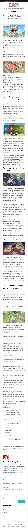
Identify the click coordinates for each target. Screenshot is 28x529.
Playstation (5, 512)
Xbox (4, 515)
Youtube (15, 1)
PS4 (11, 448)
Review (12, 445)
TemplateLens (12, 526)
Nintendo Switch (20, 446)
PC (9, 445)
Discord (7, 1)
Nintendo (5, 517)
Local (15, 446)
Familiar (12, 446)
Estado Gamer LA (18, 524)
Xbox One (21, 448)
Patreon (3, 1)
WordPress (23, 526)
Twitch (10, 1)
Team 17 (17, 448)
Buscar (4, 499)
